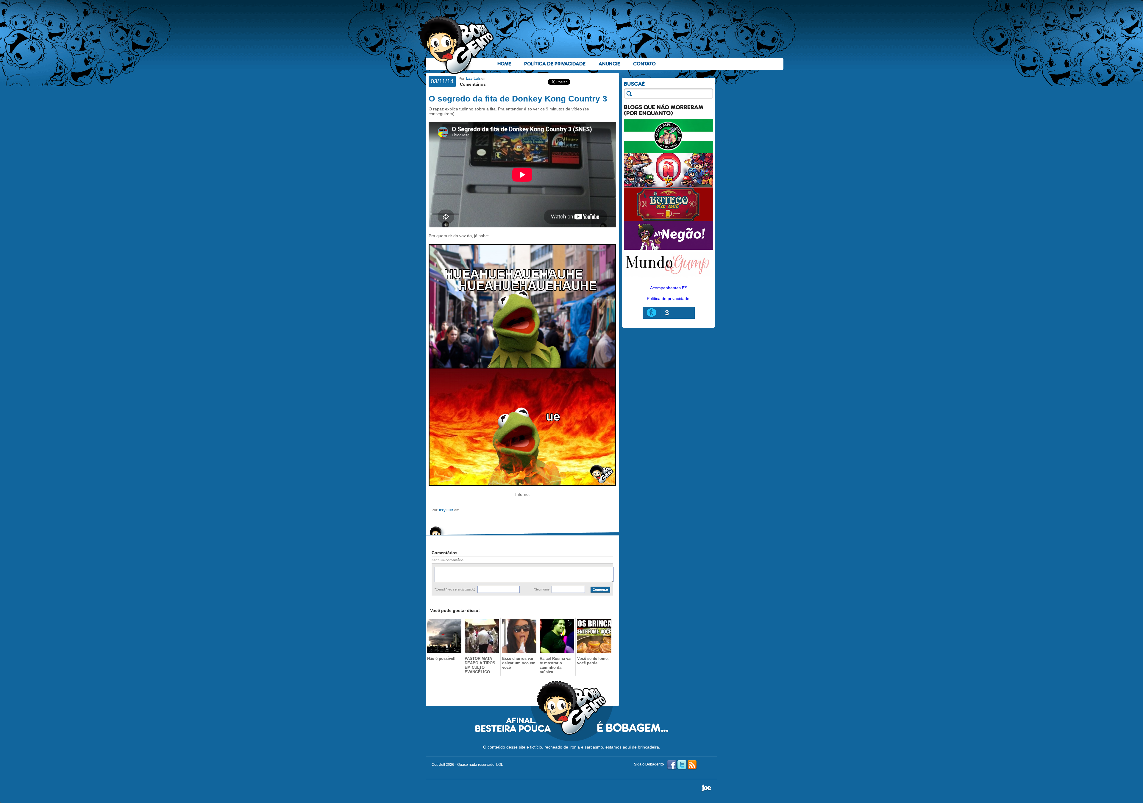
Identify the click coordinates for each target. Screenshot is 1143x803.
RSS (692, 765)
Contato (644, 63)
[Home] (457, 45)
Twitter (682, 765)
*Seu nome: (542, 589)
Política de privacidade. (669, 298)
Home (504, 63)
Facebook (672, 765)
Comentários (472, 84)
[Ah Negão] (668, 248)
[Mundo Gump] (668, 278)
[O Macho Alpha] (668, 151)
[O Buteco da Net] (668, 219)
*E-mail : (455, 589)
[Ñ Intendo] (668, 185)
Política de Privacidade (554, 63)
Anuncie (609, 63)
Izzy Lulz (473, 78)
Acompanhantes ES (668, 287)
